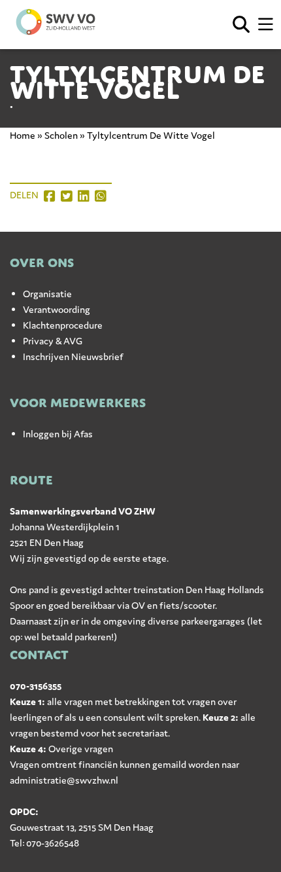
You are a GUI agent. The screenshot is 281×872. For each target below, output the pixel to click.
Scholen (61, 135)
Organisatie (47, 293)
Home (22, 135)
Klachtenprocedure (63, 325)
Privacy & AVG (52, 341)
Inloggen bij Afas (58, 433)
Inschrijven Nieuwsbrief (73, 356)
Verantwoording (56, 309)
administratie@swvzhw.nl (64, 780)
